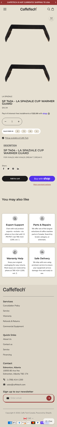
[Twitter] (8, 168)
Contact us (7, 344)
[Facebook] (3, 168)
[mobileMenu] (5, 9)
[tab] (10, 145)
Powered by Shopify (44, 413)
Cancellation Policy (11, 305)
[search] (48, 9)
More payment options (42, 184)
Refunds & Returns (11, 321)
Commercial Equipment (13, 326)
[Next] (55, 2)
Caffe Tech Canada (28, 413)
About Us (7, 339)
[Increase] (18, 121)
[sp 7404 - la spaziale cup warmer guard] (51, 18)
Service (6, 310)
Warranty (7, 316)
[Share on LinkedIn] (17, 168)
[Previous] (2, 2)
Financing (7, 354)
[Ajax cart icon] (52, 9)
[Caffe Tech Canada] (29, 9)
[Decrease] (5, 121)
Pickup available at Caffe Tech (16, 138)
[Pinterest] (13, 168)
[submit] (48, 398)
